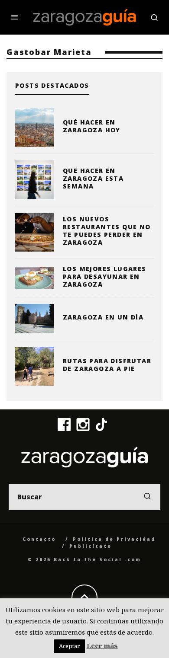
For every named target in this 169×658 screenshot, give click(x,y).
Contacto (39, 539)
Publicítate (90, 546)
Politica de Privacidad (114, 539)
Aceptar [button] (69, 646)
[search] (147, 497)
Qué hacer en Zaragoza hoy (91, 126)
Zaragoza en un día (103, 317)
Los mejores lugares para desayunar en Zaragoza (104, 276)
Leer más (102, 645)
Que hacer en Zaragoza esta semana (93, 178)
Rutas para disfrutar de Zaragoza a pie (107, 365)
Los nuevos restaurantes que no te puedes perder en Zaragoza (107, 231)
